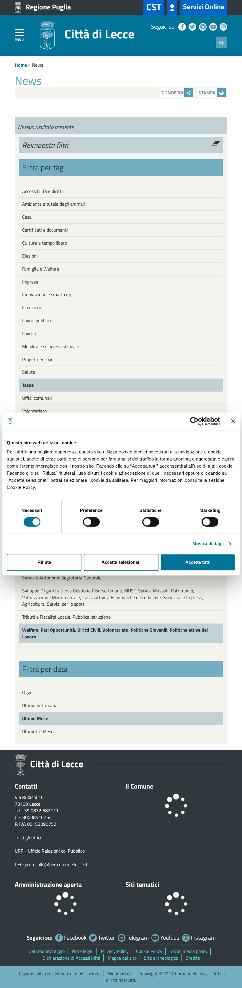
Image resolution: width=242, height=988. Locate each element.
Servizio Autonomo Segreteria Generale (62, 577)
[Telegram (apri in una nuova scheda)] (202, 26)
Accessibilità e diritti (42, 191)
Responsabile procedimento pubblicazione (59, 973)
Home (21, 64)
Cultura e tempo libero (44, 242)
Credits (193, 957)
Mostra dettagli (208, 543)
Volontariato (34, 410)
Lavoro (29, 333)
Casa (27, 216)
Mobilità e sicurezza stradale (50, 346)
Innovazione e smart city (46, 294)
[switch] (91, 522)
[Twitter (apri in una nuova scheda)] (191, 26)
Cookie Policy (149, 951)
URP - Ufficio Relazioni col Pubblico (50, 850)
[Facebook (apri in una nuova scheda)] (181, 26)
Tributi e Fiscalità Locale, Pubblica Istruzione (66, 616)
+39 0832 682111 (40, 810)
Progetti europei (38, 359)
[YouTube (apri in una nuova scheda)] (212, 26)
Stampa (208, 92)
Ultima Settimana (40, 705)
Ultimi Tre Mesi (37, 731)
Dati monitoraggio (47, 951)
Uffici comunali (37, 398)
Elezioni (30, 255)
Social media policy (188, 951)
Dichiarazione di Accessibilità (71, 957)
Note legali (83, 951)
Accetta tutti (197, 562)
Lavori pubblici (36, 320)
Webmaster (119, 973)
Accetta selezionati (121, 562)
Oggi (26, 692)
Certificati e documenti (45, 229)
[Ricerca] (221, 42)
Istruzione (32, 307)
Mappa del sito (122, 957)
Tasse (28, 385)
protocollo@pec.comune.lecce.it (56, 864)
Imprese (30, 281)
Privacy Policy (115, 951)
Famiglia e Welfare (40, 268)
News (37, 64)
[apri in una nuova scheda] (172, 7)
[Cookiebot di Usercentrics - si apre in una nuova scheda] (194, 421)
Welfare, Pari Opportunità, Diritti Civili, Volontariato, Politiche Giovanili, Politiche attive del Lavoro (115, 633)
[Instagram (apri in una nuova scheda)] (222, 26)
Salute (28, 372)
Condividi (173, 92)
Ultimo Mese (35, 718)
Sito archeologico (161, 957)
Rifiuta (44, 562)
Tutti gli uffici (28, 837)
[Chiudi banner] (233, 421)
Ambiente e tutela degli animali (53, 203)
